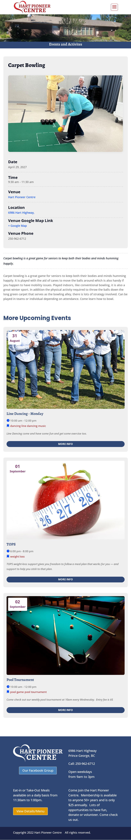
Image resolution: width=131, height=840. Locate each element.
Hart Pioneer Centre (21, 197)
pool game (17, 692)
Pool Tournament (20, 679)
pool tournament (36, 692)
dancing (15, 426)
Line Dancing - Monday (25, 413)
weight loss (17, 556)
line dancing (29, 426)
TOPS (11, 544)
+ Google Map (17, 226)
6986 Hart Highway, (21, 212)
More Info (65, 444)
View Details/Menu (30, 811)
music (42, 426)
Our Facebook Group (37, 770)
